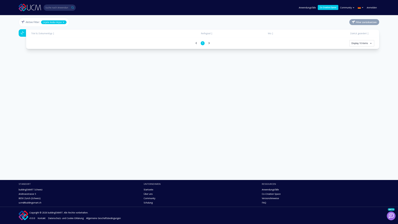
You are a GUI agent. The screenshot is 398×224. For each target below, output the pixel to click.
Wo (269, 33)
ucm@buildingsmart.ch (30, 202)
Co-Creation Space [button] (328, 7)
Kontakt (42, 218)
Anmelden (372, 7)
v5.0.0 (32, 218)
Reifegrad (206, 33)
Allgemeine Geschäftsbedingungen (103, 218)
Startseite (148, 189)
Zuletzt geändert (358, 33)
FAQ (264, 202)
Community (346, 7)
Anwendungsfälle (307, 7)
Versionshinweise (270, 198)
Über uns (148, 193)
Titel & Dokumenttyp (41, 33)
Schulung (148, 202)
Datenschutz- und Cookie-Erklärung (66, 218)
